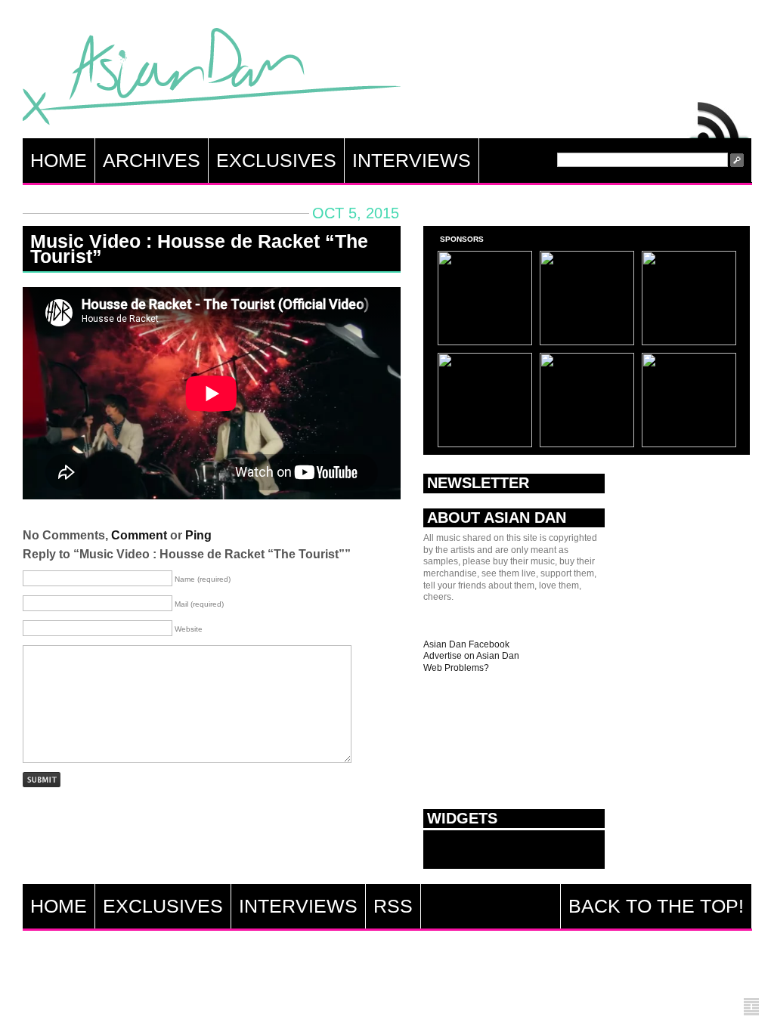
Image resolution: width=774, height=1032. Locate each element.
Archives (151, 160)
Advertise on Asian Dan (471, 655)
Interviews (411, 160)
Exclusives (276, 160)
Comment (139, 535)
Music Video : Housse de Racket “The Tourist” (199, 248)
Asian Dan (212, 79)
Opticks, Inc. (751, 1007)
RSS (719, 116)
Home (58, 160)
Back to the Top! (656, 905)
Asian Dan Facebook (466, 644)
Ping (198, 535)
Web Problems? (456, 668)
